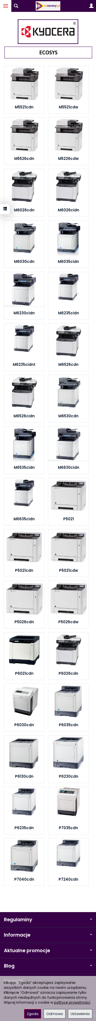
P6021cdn (24, 673)
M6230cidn (24, 313)
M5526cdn (24, 158)
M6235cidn (68, 313)
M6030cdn (24, 261)
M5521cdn (24, 107)
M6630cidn (68, 467)
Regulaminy (18, 919)
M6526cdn (68, 364)
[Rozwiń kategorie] (5, 6)
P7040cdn (24, 879)
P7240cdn (68, 879)
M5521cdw (68, 107)
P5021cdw (68, 570)
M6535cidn (24, 467)
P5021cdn (24, 570)
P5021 (68, 519)
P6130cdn (24, 776)
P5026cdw (68, 621)
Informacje (17, 935)
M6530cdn (68, 416)
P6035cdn (68, 724)
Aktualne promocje (27, 950)
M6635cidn (24, 519)
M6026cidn (68, 210)
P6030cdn (24, 724)
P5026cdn (24, 621)
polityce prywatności (72, 1002)
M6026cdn (24, 210)
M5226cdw (68, 158)
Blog (9, 966)
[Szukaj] (16, 6)
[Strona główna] (48, 6)
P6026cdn (68, 673)
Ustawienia (80, 1013)
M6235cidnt (24, 364)
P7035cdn (68, 827)
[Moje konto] (91, 6)
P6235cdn (24, 827)
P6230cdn (68, 776)
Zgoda (32, 1013)
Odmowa (54, 1013)
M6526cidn (24, 416)
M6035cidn (68, 261)
